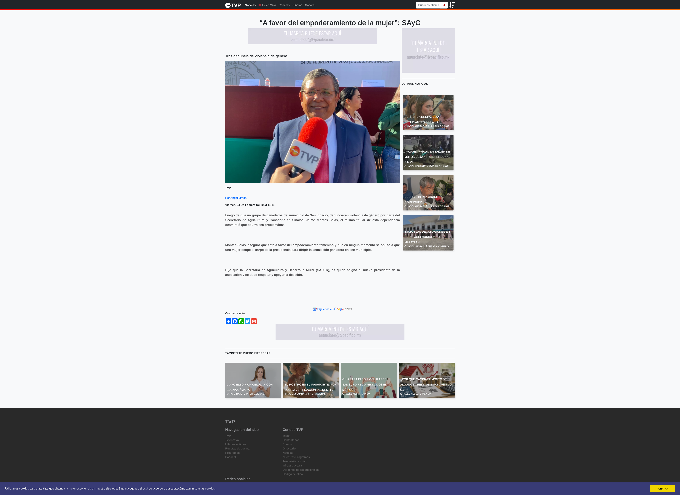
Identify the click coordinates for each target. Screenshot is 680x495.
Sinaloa (297, 5)
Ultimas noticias (235, 444)
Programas (232, 452)
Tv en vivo (232, 439)
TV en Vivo (268, 5)
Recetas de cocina (237, 448)
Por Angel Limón (235, 197)
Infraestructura (292, 465)
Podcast (230, 457)
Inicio (286, 435)
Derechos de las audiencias (301, 469)
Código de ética (293, 474)
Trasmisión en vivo (295, 461)
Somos (287, 444)
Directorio (289, 448)
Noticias (250, 5)
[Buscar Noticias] (444, 5)
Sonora (309, 5)
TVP (228, 435)
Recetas (284, 5)
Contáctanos (291, 439)
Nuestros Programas (296, 457)
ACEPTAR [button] (662, 488)
